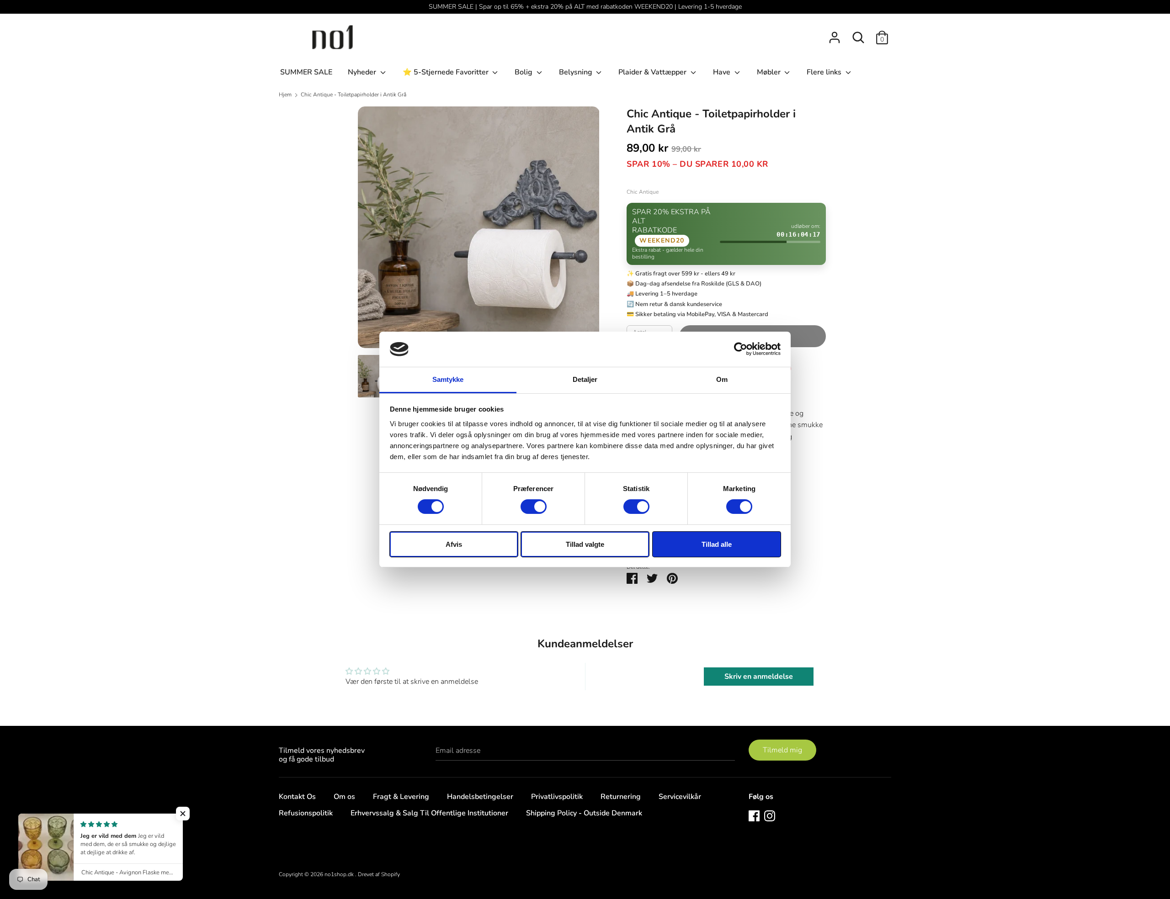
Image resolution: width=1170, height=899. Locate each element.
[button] (183, 813)
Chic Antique (643, 192)
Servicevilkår (680, 797)
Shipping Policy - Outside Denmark (584, 813)
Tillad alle (717, 544)
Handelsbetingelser (480, 797)
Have (722, 72)
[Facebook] (754, 815)
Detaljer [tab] (585, 379)
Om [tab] (722, 379)
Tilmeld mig (782, 750)
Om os (344, 797)
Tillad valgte (585, 544)
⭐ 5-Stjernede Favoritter (446, 72)
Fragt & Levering (401, 797)
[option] (479, 230)
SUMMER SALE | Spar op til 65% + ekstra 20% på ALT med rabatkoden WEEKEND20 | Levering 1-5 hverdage (585, 6)
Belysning (576, 72)
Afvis (454, 544)
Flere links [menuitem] (825, 72)
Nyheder (363, 72)
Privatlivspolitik (557, 797)
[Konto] (834, 34)
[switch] (534, 506)
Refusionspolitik (306, 813)
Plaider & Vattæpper (653, 72)
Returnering (621, 797)
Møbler (769, 72)
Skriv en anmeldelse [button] (758, 677)
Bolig (524, 72)
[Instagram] (769, 815)
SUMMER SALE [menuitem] (306, 72)
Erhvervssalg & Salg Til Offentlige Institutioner (429, 813)
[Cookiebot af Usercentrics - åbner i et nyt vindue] (741, 349)
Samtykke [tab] (448, 379)
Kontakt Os (297, 797)
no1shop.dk (339, 874)
